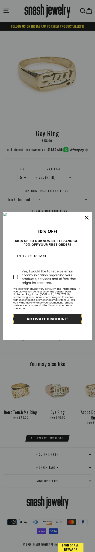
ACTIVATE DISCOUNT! (48, 319)
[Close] (86, 217)
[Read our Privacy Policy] (79, 289)
